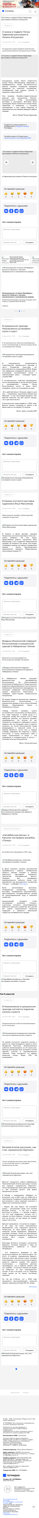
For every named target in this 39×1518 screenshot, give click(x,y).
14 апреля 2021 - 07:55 (8, 845)
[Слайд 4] (21, 311)
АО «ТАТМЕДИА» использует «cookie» (13, 1502)
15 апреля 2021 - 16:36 (8, 42)
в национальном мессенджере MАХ (17, 137)
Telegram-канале (22, 126)
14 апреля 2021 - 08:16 (8, 651)
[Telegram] (16, 211)
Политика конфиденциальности (10, 1513)
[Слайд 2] (17, 311)
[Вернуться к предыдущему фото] (6, 162)
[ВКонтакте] (6, 211)
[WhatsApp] (22, 211)
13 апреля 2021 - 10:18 (8, 1154)
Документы (15, 1393)
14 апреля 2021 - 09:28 (8, 508)
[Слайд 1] (14, 311)
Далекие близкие (12, 829)
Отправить (29, 242)
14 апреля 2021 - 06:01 (8, 1016)
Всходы (23, 884)
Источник (33, 1287)
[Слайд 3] (19, 311)
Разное (25, 1393)
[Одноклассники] (11, 211)
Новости (8, 25)
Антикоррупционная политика (10, 1499)
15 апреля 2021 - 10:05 (8, 336)
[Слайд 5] (24, 311)
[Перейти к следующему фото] (32, 162)
